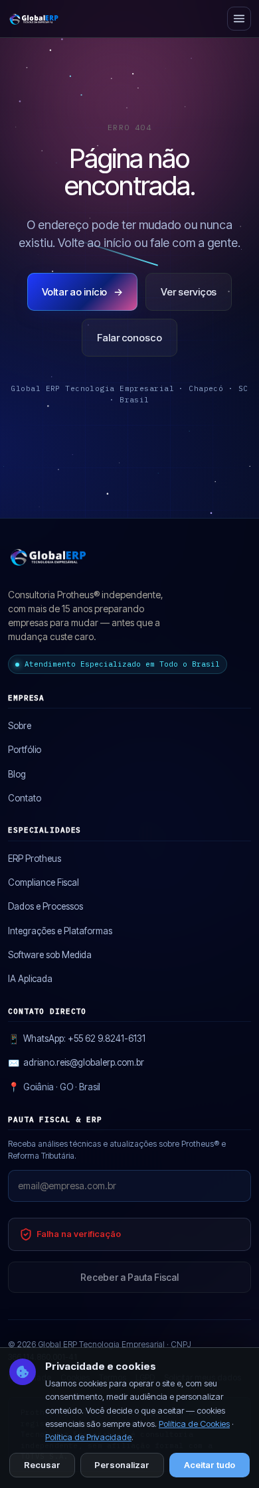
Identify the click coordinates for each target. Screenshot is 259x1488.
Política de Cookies (194, 1423)
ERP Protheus (34, 858)
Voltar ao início (83, 292)
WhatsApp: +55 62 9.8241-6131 (76, 1038)
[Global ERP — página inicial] (34, 18)
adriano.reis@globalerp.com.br (76, 1062)
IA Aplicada (30, 978)
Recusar (42, 1464)
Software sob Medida (50, 955)
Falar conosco (129, 337)
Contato (24, 798)
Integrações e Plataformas (60, 931)
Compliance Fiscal (43, 882)
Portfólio (24, 749)
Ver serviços (188, 292)
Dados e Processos (45, 906)
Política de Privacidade (88, 1437)
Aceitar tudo (209, 1464)
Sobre (19, 725)
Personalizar (121, 1464)
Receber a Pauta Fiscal (129, 1277)
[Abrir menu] (239, 19)
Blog (17, 774)
